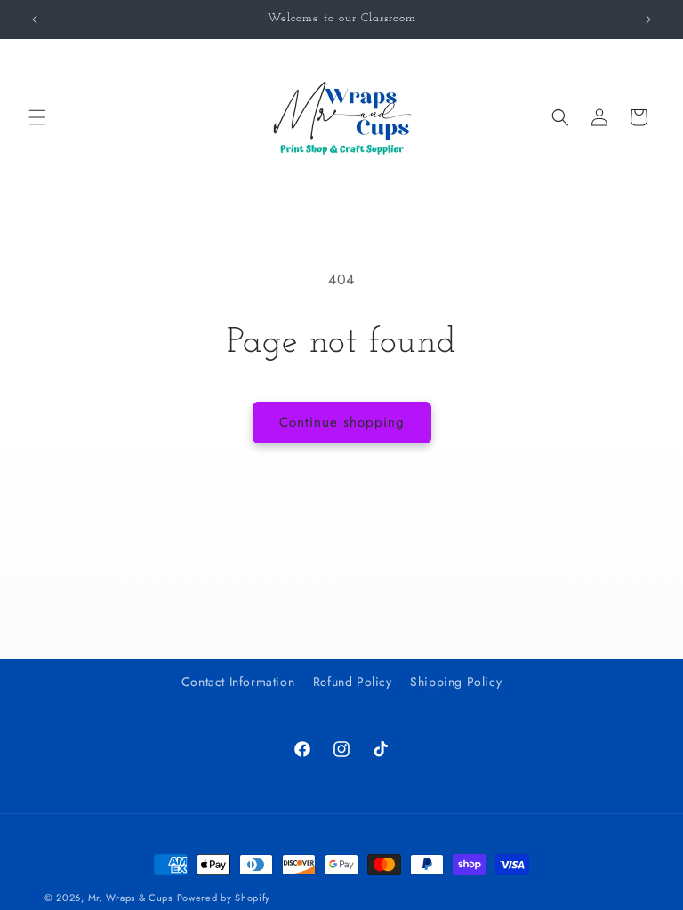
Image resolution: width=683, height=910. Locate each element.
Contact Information (237, 681)
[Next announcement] (648, 19)
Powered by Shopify (224, 897)
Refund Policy (352, 681)
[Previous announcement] (34, 19)
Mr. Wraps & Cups (130, 897)
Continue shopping (342, 422)
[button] (37, 117)
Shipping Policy (456, 681)
